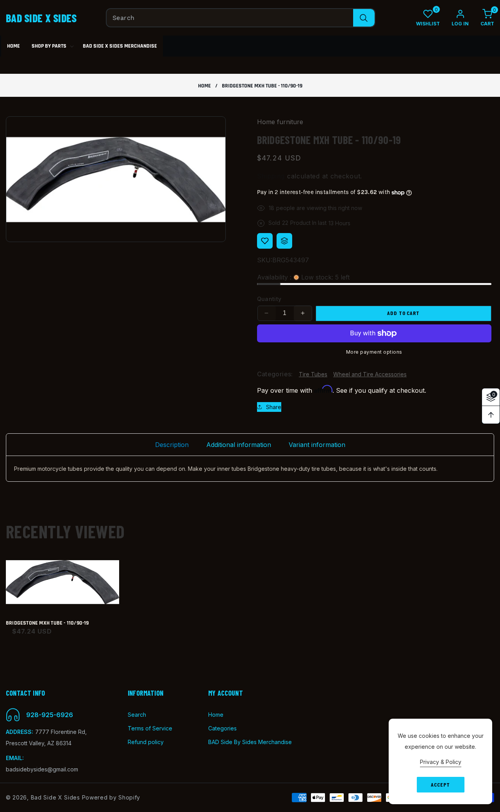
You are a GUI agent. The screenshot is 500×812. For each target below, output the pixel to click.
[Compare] (284, 241)
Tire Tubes (313, 374)
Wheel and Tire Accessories (370, 374)
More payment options (374, 352)
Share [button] (273, 407)
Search (137, 714)
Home (204, 86)
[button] (481, 18)
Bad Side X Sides (55, 797)
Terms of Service (150, 728)
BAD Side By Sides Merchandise (250, 742)
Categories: (275, 374)
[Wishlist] (265, 241)
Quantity (269, 299)
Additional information (238, 445)
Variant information (317, 445)
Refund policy (146, 742)
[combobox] (241, 18)
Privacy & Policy (440, 762)
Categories (222, 728)
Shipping (271, 176)
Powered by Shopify (111, 797)
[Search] (364, 18)
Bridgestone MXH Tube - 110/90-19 (47, 623)
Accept (440, 784)
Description (172, 445)
